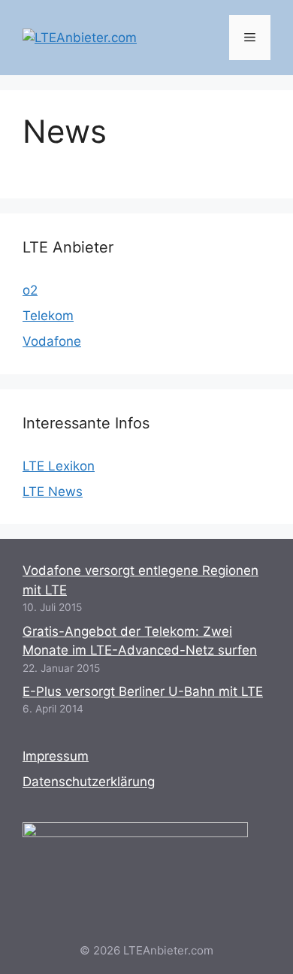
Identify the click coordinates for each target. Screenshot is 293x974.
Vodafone (52, 341)
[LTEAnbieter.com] (80, 36)
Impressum (56, 756)
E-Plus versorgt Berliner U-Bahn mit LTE (143, 691)
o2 (30, 290)
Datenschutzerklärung (89, 781)
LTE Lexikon (59, 465)
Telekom (48, 315)
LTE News (53, 491)
